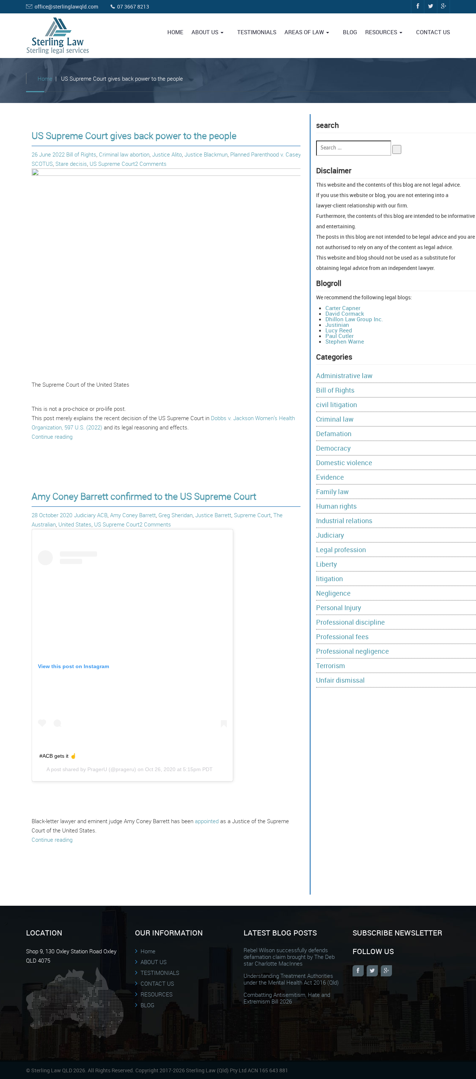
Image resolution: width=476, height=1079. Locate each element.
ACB (102, 515)
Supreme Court (252, 515)
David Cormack (344, 313)
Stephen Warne (344, 341)
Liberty (326, 564)
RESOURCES (382, 32)
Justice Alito (167, 154)
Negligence (333, 593)
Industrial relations (344, 520)
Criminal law (113, 154)
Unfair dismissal (340, 680)
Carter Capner (342, 308)
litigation (329, 578)
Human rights (336, 506)
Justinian (337, 324)
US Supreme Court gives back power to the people (134, 135)
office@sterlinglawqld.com (66, 6)
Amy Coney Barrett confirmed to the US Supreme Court (144, 496)
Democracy (333, 448)
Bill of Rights (81, 154)
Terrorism (330, 665)
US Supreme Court (112, 163)
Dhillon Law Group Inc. (354, 319)
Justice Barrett (213, 515)
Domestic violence (344, 462)
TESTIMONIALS (256, 32)
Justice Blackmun (206, 154)
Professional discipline (350, 622)
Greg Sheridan (175, 515)
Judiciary (85, 515)
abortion (139, 154)
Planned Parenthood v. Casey (265, 154)
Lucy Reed (338, 330)
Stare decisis (71, 163)
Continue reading (52, 436)
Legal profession (341, 549)
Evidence (330, 477)
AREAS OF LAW (304, 32)
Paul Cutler (339, 335)
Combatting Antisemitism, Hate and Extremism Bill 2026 (287, 998)
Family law (332, 491)
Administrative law (344, 375)
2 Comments (151, 163)
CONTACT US (433, 32)
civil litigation (336, 404)
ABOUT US (206, 32)
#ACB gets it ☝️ (57, 756)
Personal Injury (338, 607)
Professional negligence (352, 651)
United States (74, 524)
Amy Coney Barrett (133, 515)
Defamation (333, 433)
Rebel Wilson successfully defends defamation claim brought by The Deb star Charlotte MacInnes (289, 956)
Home (175, 32)
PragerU (97, 769)
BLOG (350, 32)
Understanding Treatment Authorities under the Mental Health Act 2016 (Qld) (291, 979)
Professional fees (342, 636)
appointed (207, 821)
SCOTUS (42, 163)
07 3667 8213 (133, 6)
